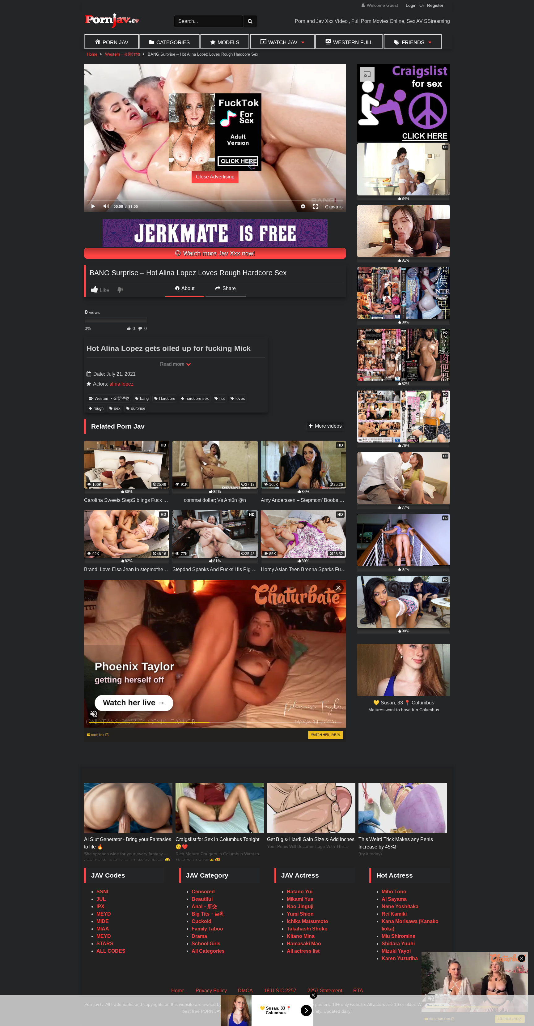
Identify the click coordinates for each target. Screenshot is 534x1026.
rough (99, 408)
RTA (358, 990)
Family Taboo (207, 928)
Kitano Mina (301, 936)
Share (228, 288)
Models (228, 42)
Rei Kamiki (394, 914)
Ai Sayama (394, 899)
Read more (172, 364)
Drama (199, 936)
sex (117, 408)
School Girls (206, 943)
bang (144, 398)
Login (411, 5)
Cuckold (201, 921)
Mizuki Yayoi (396, 951)
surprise (138, 408)
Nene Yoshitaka (400, 906)
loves (240, 398)
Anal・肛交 (204, 906)
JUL (101, 899)
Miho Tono (394, 891)
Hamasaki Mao (304, 943)
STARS (104, 943)
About (187, 288)
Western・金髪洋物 (122, 54)
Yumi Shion (300, 914)
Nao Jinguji (300, 906)
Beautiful (202, 899)
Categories (173, 42)
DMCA (245, 990)
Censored (203, 891)
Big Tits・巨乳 (208, 914)
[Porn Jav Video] (112, 21)
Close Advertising (215, 176)
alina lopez (121, 384)
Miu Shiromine (398, 936)
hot (222, 398)
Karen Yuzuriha (400, 958)
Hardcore (167, 398)
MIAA (102, 928)
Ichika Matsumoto (307, 921)
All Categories (208, 951)
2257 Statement (324, 990)
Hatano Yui (299, 891)
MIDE (102, 921)
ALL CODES (110, 951)
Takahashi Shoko (307, 928)
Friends (413, 42)
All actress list (303, 951)
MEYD (103, 914)
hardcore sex (197, 398)
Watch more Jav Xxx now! (218, 253)
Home (92, 54)
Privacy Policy (211, 990)
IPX (100, 906)
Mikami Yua (300, 899)
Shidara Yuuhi (398, 943)
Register (435, 5)
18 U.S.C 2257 (280, 990)
